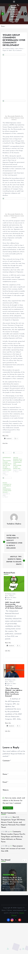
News (17, 48)
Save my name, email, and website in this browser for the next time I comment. (14, 800)
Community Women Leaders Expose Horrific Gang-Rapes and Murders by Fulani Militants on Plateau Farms (13, 837)
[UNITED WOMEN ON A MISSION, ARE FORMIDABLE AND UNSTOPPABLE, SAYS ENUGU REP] (17, 454)
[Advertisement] (14, 84)
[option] (14, 877)
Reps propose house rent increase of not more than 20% (13, 848)
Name (5, 774)
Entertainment (6, 874)
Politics (21, 48)
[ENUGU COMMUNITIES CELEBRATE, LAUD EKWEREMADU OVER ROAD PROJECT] (7, 479)
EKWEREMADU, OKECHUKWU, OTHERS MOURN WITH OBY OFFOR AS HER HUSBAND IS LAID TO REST (7, 464)
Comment (7, 761)
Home (3, 26)
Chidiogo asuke (11, 594)
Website (6, 790)
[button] (23, 860)
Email (5, 782)
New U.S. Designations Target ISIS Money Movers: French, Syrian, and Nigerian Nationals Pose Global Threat (13, 822)
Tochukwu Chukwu (9, 48)
